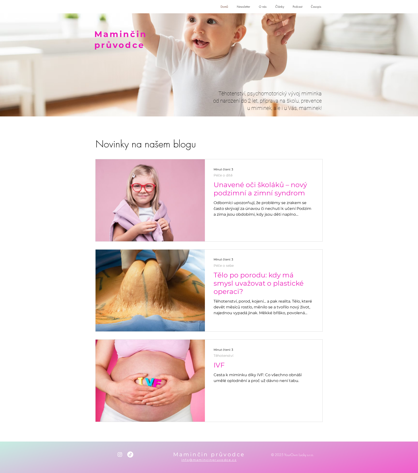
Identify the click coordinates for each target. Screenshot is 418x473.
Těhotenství (223, 356)
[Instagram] (120, 454)
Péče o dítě (223, 175)
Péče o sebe (224, 266)
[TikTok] (130, 454)
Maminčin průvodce (209, 454)
